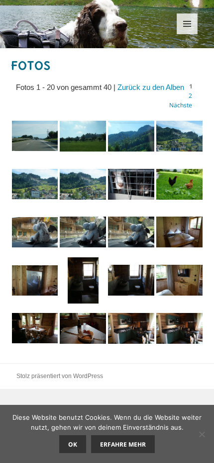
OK (72, 444)
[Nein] (202, 434)
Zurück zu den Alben (150, 87)
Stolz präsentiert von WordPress (59, 376)
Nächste (180, 105)
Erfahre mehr (123, 444)
